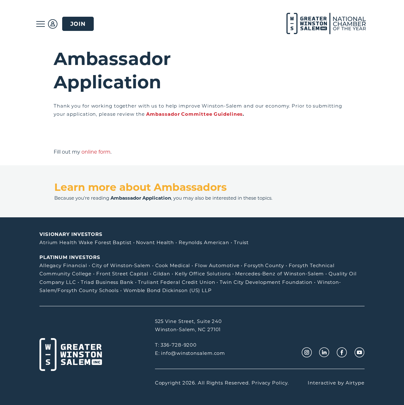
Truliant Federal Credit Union (176, 282)
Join (78, 24)
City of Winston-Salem (121, 265)
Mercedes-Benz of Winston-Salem (279, 274)
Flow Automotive (217, 265)
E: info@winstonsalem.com (190, 353)
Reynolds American (204, 242)
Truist (241, 242)
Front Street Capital (122, 274)
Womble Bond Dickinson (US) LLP (167, 290)
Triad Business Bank (107, 282)
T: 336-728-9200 (176, 345)
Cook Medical (172, 265)
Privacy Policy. (270, 383)
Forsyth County (264, 265)
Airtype (355, 383)
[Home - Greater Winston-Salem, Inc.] (323, 24)
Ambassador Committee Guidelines (194, 114)
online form (95, 152)
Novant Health (155, 242)
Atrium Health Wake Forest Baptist (85, 242)
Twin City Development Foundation (266, 282)
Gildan (161, 274)
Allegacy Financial (63, 265)
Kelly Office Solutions (203, 274)
